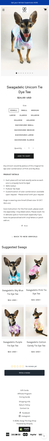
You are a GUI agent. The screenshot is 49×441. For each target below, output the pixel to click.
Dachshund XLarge (24, 140)
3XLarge (18, 120)
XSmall (13, 110)
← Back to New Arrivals (24, 237)
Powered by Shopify (24, 424)
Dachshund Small (24, 125)
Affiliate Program (25, 394)
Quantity (18, 148)
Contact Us (24, 408)
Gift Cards (24, 390)
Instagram (25, 416)
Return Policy (24, 405)
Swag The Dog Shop (28, 421)
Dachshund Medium (24, 130)
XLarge (23, 115)
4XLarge (30, 120)
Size (24, 105)
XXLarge (35, 115)
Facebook (26, 413)
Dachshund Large (24, 135)
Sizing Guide (24, 397)
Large (13, 115)
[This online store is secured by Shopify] (24, 431)
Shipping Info (24, 401)
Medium (35, 110)
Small (24, 110)
